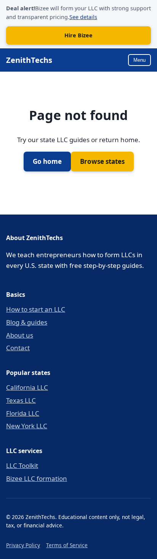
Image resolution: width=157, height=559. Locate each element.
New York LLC (26, 425)
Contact (18, 347)
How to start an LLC (35, 309)
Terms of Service (67, 545)
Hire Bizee (78, 35)
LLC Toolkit (22, 465)
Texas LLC (21, 400)
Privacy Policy (23, 545)
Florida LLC (22, 413)
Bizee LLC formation (36, 478)
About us (19, 335)
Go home (47, 161)
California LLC (27, 387)
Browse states (102, 161)
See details (83, 17)
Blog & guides (26, 322)
